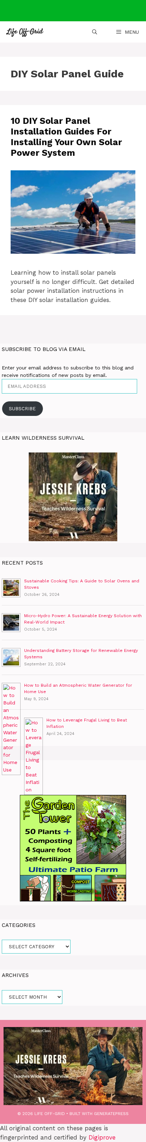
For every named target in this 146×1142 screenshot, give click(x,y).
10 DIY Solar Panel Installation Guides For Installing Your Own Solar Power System (66, 137)
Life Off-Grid (25, 32)
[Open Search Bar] (95, 32)
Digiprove (102, 1137)
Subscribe (22, 408)
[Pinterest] (80, 11)
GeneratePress (111, 1113)
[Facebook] (63, 11)
